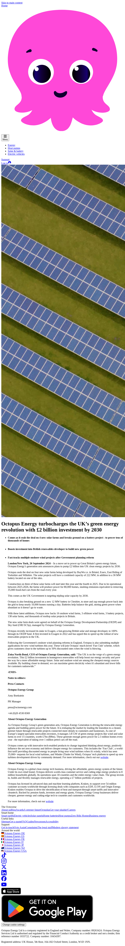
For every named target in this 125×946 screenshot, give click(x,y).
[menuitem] (11, 145)
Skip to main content (11, 2)
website (104, 757)
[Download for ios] (11, 893)
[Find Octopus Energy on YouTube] (4, 886)
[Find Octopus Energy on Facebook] (4, 880)
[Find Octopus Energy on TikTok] (4, 856)
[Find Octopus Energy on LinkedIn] (4, 874)
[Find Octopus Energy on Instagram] (4, 862)
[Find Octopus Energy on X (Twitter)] (4, 868)
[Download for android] (47, 921)
